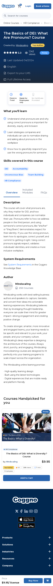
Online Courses (11, 23)
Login (28, 6)
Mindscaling (22, 45)
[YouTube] (31, 511)
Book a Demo (42, 6)
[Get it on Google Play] (26, 525)
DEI (6, 169)
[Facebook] (21, 511)
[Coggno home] (8, 6)
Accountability (20, 169)
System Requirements (20, 264)
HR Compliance (31, 23)
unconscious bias (14, 174)
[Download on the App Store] (26, 519)
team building (35, 174)
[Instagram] (36, 511)
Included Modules (27, 191)
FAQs (44, 192)
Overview (12, 192)
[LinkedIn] (26, 511)
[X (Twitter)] (16, 511)
